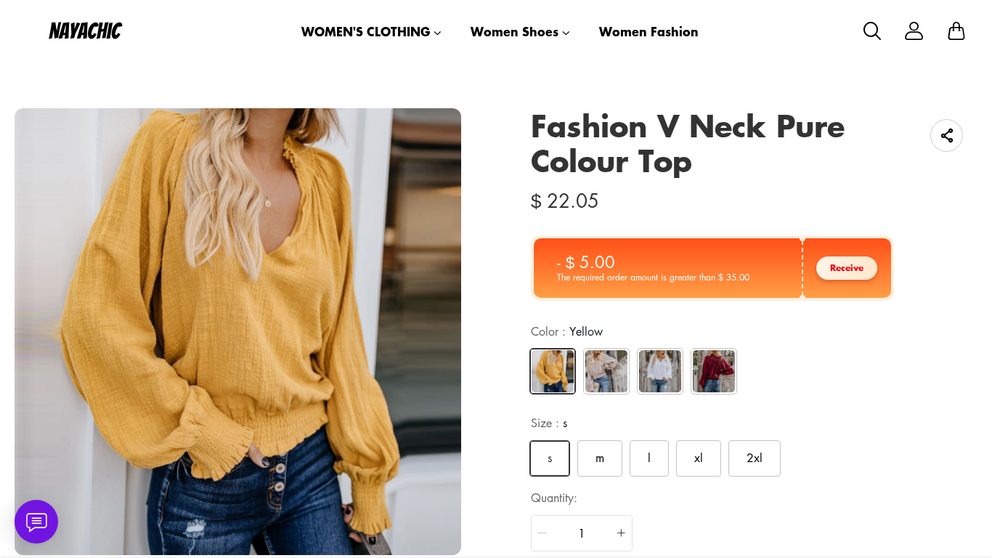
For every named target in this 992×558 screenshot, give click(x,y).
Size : (549, 423)
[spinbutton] (582, 533)
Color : (567, 331)
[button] (542, 533)
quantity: (554, 498)
